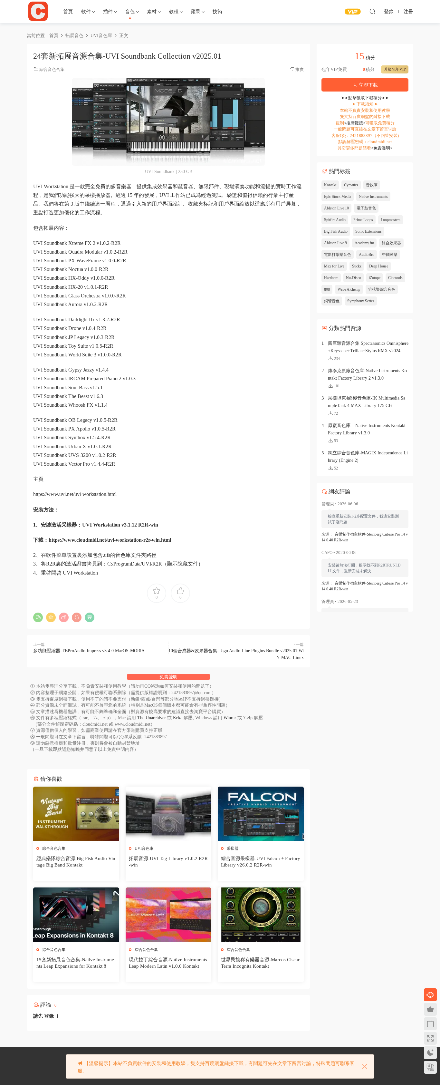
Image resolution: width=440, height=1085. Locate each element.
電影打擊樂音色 (337, 254)
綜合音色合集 (51, 69)
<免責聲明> (381, 148)
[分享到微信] (38, 617)
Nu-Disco (353, 278)
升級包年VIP (395, 69)
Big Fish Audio (336, 231)
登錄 (49, 1016)
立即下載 (367, 85)
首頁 (68, 11)
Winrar (230, 717)
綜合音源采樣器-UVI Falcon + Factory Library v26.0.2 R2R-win (260, 861)
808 (327, 289)
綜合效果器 (391, 243)
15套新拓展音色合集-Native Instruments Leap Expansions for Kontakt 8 (75, 963)
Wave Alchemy (349, 289)
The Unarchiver (151, 717)
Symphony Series (360, 301)
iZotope (374, 278)
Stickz (356, 266)
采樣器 (232, 848)
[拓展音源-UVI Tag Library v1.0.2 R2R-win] (169, 814)
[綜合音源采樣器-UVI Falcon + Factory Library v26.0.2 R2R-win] (261, 814)
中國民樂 (389, 254)
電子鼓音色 (366, 208)
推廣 (299, 69)
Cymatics (351, 185)
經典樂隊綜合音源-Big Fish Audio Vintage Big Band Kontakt (75, 861)
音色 (130, 11)
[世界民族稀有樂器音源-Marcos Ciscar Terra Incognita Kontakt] (261, 914)
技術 (217, 11)
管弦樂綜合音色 (381, 289)
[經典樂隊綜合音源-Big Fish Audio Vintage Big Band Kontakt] (76, 814)
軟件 (86, 11)
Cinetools (395, 278)
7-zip (248, 717)
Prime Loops (363, 220)
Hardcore (331, 278)
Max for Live (334, 266)
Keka (177, 717)
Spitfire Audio (335, 220)
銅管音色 (332, 301)
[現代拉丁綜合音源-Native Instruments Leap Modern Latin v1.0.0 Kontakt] (169, 914)
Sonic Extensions (368, 231)
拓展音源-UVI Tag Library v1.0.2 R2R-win (168, 861)
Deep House (378, 266)
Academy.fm (364, 243)
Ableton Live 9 (335, 243)
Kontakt (330, 185)
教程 (173, 11)
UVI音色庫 (144, 848)
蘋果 (195, 11)
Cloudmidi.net (38, 11)
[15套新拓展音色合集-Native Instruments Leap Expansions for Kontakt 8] (76, 914)
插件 (108, 11)
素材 (152, 11)
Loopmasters (390, 220)
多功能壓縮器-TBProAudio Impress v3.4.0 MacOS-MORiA (89, 650)
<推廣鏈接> (354, 123)
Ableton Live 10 (336, 208)
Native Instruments (373, 196)
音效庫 (372, 185)
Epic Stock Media (337, 196)
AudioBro (366, 254)
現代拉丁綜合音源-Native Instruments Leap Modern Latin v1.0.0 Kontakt (168, 963)
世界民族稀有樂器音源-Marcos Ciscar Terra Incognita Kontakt (260, 963)
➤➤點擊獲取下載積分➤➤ (365, 97)
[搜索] (372, 11)
